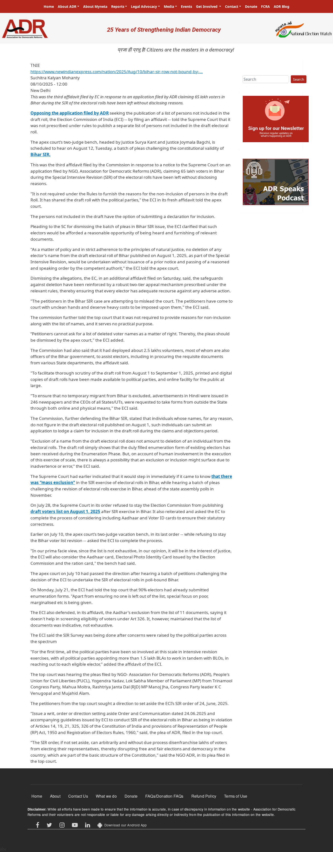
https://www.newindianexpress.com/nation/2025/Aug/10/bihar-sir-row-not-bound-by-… (116, 71)
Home (49, 6)
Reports (117, 6)
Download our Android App (124, 824)
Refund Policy (203, 796)
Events (186, 6)
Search (298, 79)
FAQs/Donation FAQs (164, 796)
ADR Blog (281, 6)
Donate (251, 6)
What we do (106, 796)
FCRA (265, 6)
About (55, 796)
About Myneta (95, 6)
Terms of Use (235, 796)
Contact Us (78, 796)
